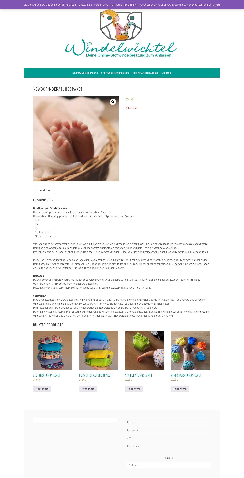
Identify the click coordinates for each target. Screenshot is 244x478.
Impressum (132, 430)
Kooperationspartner (145, 72)
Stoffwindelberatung (85, 72)
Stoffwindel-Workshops (115, 72)
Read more (42, 388)
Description (44, 190)
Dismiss (216, 4)
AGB (129, 438)
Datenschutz (133, 445)
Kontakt (131, 422)
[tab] (44, 190)
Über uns (167, 72)
